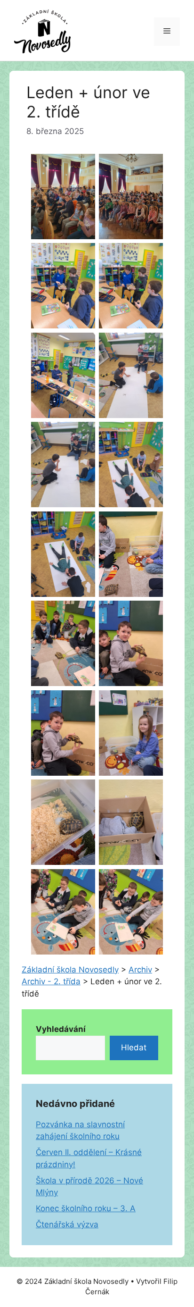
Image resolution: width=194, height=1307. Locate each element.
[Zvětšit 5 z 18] (83, 345)
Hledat (133, 1047)
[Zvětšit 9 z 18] (83, 523)
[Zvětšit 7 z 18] (83, 434)
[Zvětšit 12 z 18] (150, 613)
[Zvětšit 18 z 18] (150, 881)
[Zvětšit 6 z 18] (150, 345)
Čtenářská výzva (67, 1224)
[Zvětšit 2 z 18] (150, 166)
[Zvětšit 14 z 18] (150, 702)
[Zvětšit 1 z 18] (83, 166)
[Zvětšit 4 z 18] (150, 255)
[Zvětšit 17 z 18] (83, 881)
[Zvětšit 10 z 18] (150, 523)
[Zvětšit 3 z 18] (83, 255)
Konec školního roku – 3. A (86, 1208)
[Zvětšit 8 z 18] (150, 434)
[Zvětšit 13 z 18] (83, 702)
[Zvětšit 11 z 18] (83, 613)
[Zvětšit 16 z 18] (150, 791)
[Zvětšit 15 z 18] (83, 791)
